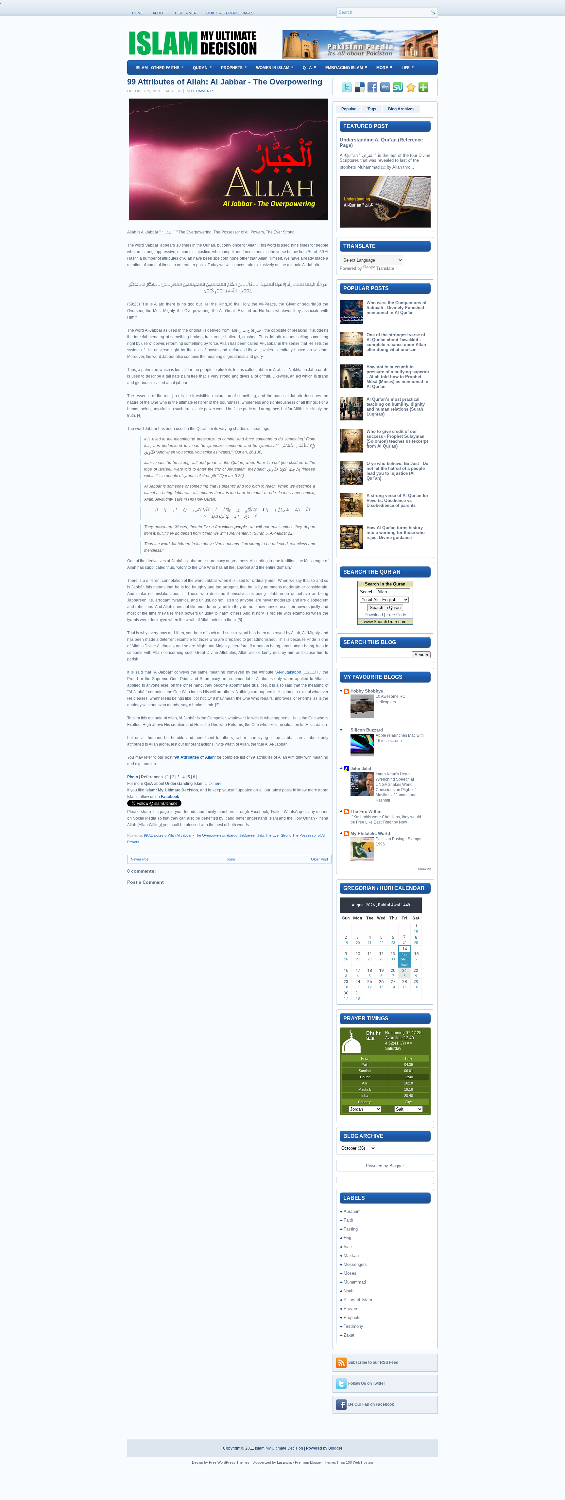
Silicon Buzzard (367, 730)
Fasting (351, 1229)
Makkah (351, 1255)
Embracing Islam (346, 67)
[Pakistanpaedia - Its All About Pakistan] (360, 57)
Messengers (355, 1264)
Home (137, 13)
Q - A (309, 67)
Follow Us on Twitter (366, 1383)
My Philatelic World (370, 833)
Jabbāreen (247, 835)
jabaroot (232, 835)
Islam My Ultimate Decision (279, 1448)
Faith (348, 1220)
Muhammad (355, 1282)
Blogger (396, 1165)
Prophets (234, 67)
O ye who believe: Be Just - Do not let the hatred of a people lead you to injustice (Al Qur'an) (397, 471)
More (384, 67)
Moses (350, 1273)
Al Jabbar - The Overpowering (201, 835)
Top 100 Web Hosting (356, 1462)
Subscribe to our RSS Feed (373, 1362)
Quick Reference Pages (229, 13)
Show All (424, 869)
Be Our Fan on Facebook (371, 1404)
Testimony (353, 1326)
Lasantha (284, 1462)
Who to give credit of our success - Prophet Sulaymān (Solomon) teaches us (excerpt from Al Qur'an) (397, 439)
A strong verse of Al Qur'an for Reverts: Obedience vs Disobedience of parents (397, 500)
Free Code (396, 614)
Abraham (352, 1211)
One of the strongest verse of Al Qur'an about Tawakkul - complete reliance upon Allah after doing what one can (396, 342)
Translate (385, 268)
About (159, 13)
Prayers (351, 1308)
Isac (348, 1246)
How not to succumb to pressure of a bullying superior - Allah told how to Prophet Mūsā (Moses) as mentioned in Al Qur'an (398, 376)
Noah (348, 1290)
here (218, 783)
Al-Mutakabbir (288, 672)
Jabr (260, 835)
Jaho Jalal (361, 768)
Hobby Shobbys (367, 691)
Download (374, 614)
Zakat (349, 1335)
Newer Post (140, 859)
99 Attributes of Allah (194, 757)
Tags (372, 109)
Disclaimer (186, 13)
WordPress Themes (233, 1462)
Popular (348, 109)
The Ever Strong (278, 835)
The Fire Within (366, 811)
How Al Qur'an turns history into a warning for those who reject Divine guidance (396, 532)
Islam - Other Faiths (160, 67)
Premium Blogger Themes (315, 1462)
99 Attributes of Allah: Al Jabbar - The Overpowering (224, 82)
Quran (202, 67)
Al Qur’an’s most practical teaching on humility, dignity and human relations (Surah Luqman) (396, 407)
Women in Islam (275, 67)
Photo (132, 777)
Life (408, 67)
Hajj (347, 1237)
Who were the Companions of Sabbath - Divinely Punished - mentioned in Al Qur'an (397, 307)
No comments (200, 91)
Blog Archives (401, 109)
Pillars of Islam (358, 1299)
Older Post (319, 859)
